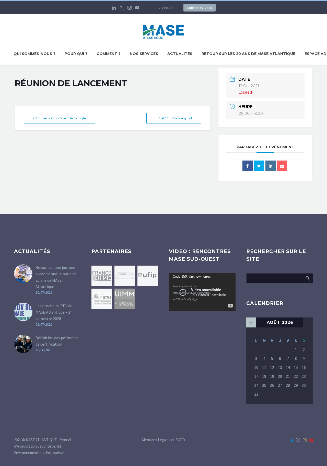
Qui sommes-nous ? (34, 53)
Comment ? (109, 53)
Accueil (167, 7)
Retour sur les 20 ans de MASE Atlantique (248, 53)
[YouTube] (137, 8)
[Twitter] (122, 8)
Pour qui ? (76, 53)
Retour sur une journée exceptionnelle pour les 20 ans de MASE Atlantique (56, 277)
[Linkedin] (270, 166)
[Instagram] (129, 8)
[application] (202, 292)
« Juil (251, 322)
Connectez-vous (199, 7)
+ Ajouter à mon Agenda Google (59, 118)
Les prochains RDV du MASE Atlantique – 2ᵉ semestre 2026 (54, 312)
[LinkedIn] (114, 8)
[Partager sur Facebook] (247, 166)
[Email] (282, 166)
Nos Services (144, 53)
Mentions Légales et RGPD (163, 440)
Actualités (179, 53)
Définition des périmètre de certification (57, 341)
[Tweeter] (259, 166)
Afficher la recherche (307, 278)
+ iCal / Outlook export (173, 118)
